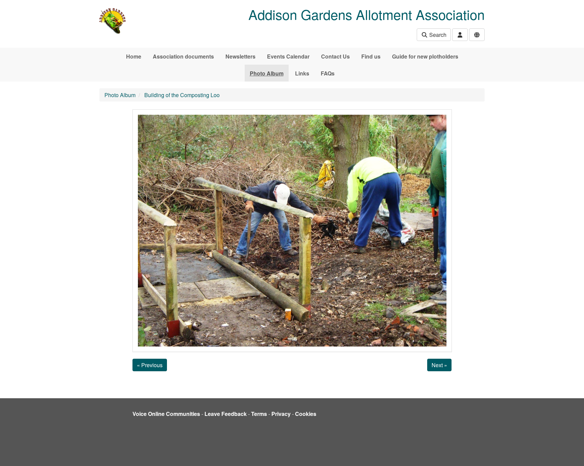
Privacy (281, 414)
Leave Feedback (225, 414)
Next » (439, 365)
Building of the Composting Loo (182, 95)
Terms (259, 414)
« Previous (150, 365)
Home (133, 56)
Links (302, 73)
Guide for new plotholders (425, 56)
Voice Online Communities (166, 414)
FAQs (328, 73)
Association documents (183, 56)
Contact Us (335, 56)
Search (437, 35)
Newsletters (240, 56)
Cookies (305, 414)
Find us (371, 56)
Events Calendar (288, 56)
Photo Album (267, 73)
